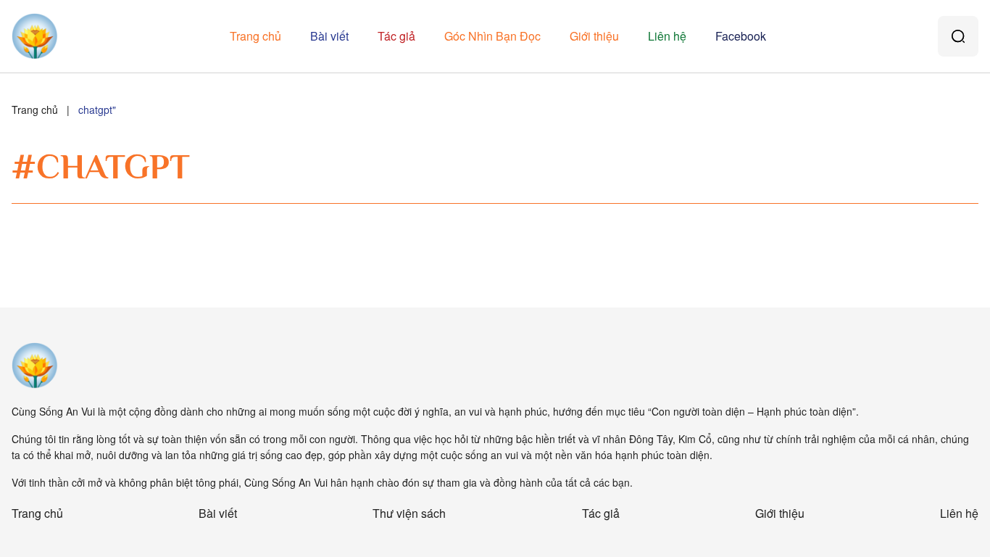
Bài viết (329, 36)
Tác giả (396, 36)
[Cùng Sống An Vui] (35, 365)
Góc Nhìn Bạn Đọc (492, 36)
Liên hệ (667, 36)
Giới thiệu (594, 36)
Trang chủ (255, 36)
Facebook (740, 36)
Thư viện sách (409, 513)
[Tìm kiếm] (958, 36)
